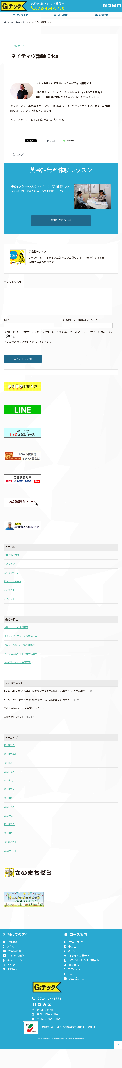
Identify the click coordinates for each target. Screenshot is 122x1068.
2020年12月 (10, 842)
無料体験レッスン (13, 708)
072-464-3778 (50, 8)
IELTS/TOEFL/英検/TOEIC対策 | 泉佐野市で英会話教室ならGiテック (37, 691)
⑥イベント (9, 599)
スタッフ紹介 (16, 955)
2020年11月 (10, 850)
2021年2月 (9, 824)
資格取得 (74, 964)
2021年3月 (9, 815)
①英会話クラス (11, 555)
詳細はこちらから (61, 220)
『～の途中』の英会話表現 (17, 662)
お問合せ (103, 15)
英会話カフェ (77, 978)
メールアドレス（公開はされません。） (78, 320)
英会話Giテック (80, 691)
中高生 (72, 946)
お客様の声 (14, 951)
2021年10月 (10, 754)
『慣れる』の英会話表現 (16, 627)
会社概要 (12, 942)
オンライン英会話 (79, 955)
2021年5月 (9, 798)
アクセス (12, 946)
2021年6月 (9, 789)
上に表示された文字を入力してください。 (28, 341)
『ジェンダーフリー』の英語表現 (20, 636)
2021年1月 (9, 833)
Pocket (51, 141)
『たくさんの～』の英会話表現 (19, 645)
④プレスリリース (12, 581)
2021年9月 (9, 763)
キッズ (72, 951)
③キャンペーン (11, 573)
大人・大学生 (77, 942)
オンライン (22, 15)
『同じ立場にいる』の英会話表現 (20, 653)
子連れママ (74, 969)
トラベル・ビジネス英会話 (83, 960)
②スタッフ (19, 154)
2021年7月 (9, 780)
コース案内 (63, 15)
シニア (71, 974)
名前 (6, 320)
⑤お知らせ (9, 590)
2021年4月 (9, 807)
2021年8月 (9, 772)
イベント (12, 964)
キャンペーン (14, 960)
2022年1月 (9, 745)
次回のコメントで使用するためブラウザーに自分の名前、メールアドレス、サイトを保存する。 (58, 332)
